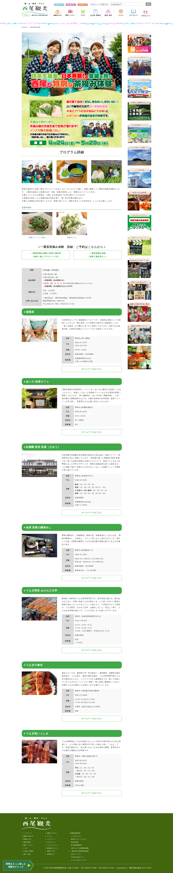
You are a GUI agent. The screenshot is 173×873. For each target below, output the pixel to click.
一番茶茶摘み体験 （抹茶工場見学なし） (98, 255)
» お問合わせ (49, 854)
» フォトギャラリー (51, 845)
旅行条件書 (73, 842)
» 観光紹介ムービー (51, 848)
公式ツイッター (75, 854)
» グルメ (25, 848)
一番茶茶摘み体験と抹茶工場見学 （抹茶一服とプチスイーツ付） (46, 255)
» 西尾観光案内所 (74, 833)
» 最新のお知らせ (27, 836)
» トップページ (27, 833)
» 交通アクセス (50, 851)
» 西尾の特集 (26, 842)
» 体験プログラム (51, 833)
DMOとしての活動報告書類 (79, 848)
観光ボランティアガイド (78, 839)
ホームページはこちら (92, 369)
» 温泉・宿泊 (26, 854)
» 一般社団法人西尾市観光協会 (79, 851)
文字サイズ (95, 4)
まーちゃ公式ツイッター (78, 860)
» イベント (49, 836)
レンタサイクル (75, 836)
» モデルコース (50, 842)
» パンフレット (50, 839)
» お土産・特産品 (27, 851)
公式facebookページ (76, 857)
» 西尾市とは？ (27, 839)
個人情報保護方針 (75, 845)
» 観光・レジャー (27, 845)
